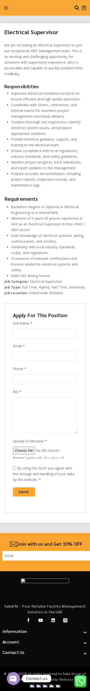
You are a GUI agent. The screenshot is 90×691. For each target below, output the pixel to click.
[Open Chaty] (13, 678)
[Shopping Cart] (84, 7)
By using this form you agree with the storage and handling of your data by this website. (43, 474)
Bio (17, 391)
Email (19, 346)
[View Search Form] (76, 7)
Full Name (22, 323)
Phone (19, 368)
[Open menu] (6, 7)
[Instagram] (65, 620)
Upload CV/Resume (30, 441)
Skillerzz (66, 679)
